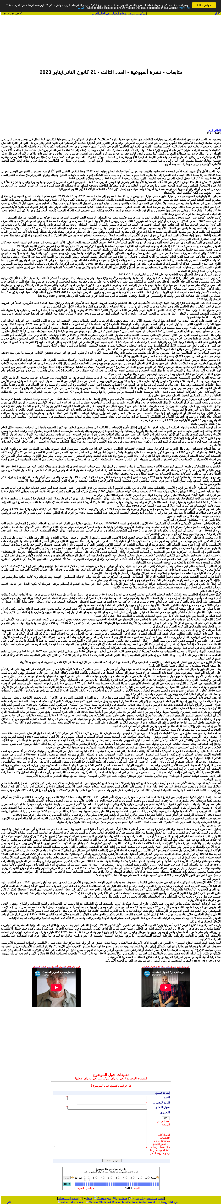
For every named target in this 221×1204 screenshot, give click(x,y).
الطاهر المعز (214, 130)
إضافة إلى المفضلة (68, 1198)
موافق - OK (204, 5)
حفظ (89, 1198)
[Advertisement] (111, 40)
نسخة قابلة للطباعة (71, 1202)
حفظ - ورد (121, 1198)
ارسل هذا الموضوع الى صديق (148, 1198)
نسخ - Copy (104, 1198)
